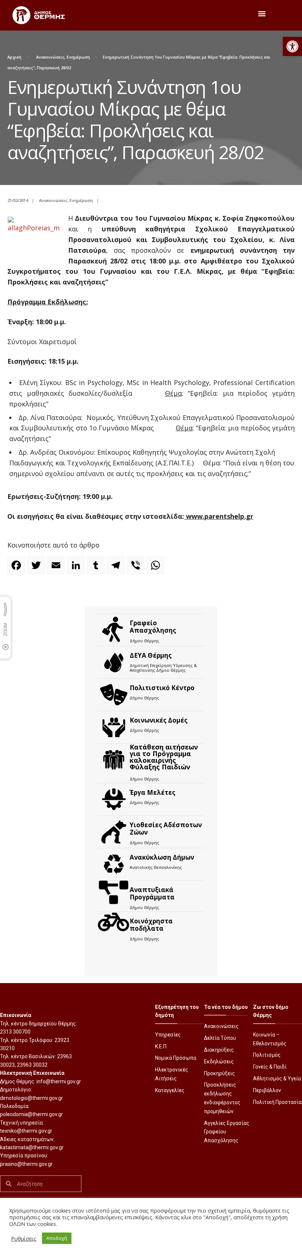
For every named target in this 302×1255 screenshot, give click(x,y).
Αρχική (14, 57)
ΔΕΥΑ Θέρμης (151, 655)
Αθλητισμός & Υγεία (277, 1078)
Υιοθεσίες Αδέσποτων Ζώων (166, 828)
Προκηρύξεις (219, 1073)
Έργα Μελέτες (152, 792)
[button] (292, 46)
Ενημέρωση (78, 57)
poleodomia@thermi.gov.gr (31, 1114)
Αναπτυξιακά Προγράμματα (152, 893)
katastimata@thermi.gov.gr (32, 1147)
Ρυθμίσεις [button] (23, 1238)
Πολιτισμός (267, 1055)
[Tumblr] (97, 568)
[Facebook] (17, 568)
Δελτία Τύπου (220, 1038)
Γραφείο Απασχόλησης (153, 627)
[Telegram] (117, 568)
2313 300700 (15, 1032)
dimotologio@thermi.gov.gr (31, 1098)
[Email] (57, 568)
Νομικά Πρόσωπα (175, 1058)
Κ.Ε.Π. (161, 1046)
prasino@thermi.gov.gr (26, 1164)
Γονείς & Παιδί (270, 1067)
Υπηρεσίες (168, 1035)
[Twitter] (37, 568)
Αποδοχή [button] (56, 1238)
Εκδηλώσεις (219, 1062)
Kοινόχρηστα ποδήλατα (151, 925)
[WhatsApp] (156, 568)
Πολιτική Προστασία (277, 1102)
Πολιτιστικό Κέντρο (162, 688)
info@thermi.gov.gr (58, 1081)
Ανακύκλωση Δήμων (162, 857)
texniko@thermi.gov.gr (26, 1131)
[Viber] (137, 568)
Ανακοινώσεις (50, 57)
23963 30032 (32, 1065)
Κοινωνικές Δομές (158, 720)
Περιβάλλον (267, 1090)
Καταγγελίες (170, 1090)
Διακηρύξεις (219, 1050)
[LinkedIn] (77, 568)
